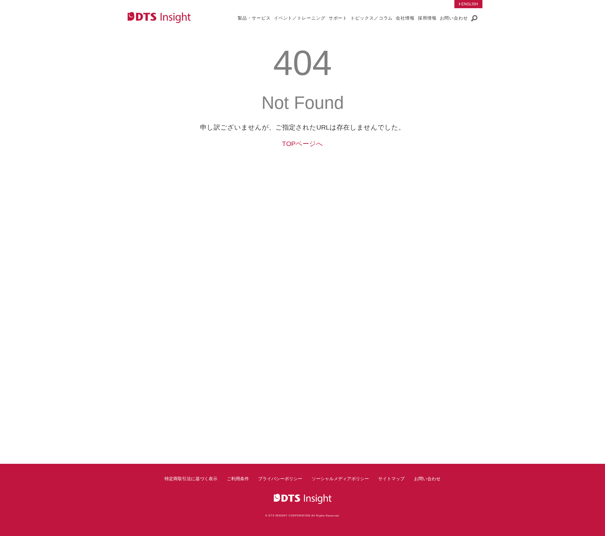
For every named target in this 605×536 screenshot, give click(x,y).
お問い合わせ (427, 478)
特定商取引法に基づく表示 (190, 478)
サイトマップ (391, 478)
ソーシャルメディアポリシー (340, 478)
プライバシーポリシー (280, 478)
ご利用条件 (238, 478)
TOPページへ (302, 143)
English (469, 4)
